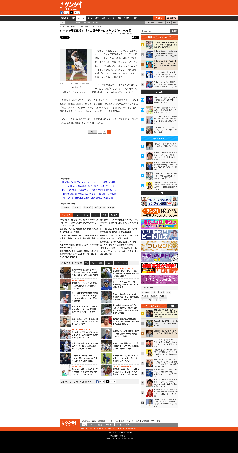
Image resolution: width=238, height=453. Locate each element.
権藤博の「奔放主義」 (78, 280)
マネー (95, 215)
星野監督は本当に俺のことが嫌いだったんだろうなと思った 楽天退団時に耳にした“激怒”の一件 (126, 371)
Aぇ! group (145, 292)
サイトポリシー (86, 428)
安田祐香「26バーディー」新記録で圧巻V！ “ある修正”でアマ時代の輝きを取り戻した (126, 273)
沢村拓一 (65, 207)
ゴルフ (93, 263)
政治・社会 (66, 215)
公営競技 (127, 18)
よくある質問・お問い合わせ (119, 436)
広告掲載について (111, 433)
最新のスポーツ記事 (71, 263)
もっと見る (159, 92)
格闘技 (101, 263)
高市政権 (161, 292)
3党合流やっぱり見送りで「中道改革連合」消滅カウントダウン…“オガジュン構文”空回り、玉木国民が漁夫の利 (119, 251)
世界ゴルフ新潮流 (77, 366)
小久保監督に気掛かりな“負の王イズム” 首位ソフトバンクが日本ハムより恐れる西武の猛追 (84, 358)
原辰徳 (95, 92)
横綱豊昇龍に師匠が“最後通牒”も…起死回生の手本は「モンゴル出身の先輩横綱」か (126, 321)
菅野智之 (88, 207)
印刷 (136, 38)
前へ (92, 132)
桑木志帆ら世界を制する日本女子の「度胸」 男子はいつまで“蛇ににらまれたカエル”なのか (85, 371)
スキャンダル (146, 300)
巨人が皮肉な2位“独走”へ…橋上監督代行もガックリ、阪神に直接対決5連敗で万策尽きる (126, 296)
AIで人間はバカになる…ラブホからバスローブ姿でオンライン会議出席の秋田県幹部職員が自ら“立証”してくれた (79, 222)
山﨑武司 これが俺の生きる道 (81, 329)
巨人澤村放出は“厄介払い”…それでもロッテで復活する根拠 (88, 182)
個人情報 (108, 428)
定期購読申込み (131, 428)
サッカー (109, 263)
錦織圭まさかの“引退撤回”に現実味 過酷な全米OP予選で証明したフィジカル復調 (126, 333)
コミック (111, 18)
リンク (121, 428)
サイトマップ (98, 428)
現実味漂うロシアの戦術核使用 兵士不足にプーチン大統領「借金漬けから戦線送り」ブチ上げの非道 (119, 222)
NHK (155, 300)
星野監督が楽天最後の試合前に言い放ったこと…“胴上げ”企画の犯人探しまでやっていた (85, 335)
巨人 (110, 111)
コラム (124, 263)
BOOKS (114, 215)
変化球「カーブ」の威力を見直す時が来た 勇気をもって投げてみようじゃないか (85, 285)
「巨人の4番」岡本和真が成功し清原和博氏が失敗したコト (88, 198)
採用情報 (130, 433)
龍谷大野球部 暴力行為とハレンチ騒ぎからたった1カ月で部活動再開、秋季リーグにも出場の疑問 (85, 272)
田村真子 (154, 296)
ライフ (89, 18)
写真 (152, 421)
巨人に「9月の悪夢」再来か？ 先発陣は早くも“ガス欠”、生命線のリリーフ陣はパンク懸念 (126, 346)
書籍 (135, 18)
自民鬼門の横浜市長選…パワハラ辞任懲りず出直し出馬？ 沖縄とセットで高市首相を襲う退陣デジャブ (79, 238)
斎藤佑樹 (77, 207)
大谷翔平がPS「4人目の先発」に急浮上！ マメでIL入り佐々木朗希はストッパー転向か (125, 358)
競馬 (119, 18)
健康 (103, 18)
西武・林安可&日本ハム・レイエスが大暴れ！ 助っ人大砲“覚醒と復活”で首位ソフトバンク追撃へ (84, 309)
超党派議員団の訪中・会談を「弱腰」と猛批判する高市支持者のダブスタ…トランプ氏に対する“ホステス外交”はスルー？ (79, 254)
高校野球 (163, 296)
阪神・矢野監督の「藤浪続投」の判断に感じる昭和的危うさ (89, 190)
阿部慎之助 (100, 207)
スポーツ (81, 18)
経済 (97, 18)
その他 (117, 263)
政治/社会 (64, 18)
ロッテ (128, 69)
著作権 (115, 428)
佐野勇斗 (163, 300)
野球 (86, 263)
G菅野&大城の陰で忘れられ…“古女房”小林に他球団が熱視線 (89, 194)
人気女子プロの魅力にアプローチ (123, 268)
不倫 (153, 292)
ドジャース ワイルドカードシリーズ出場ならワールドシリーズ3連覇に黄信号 (125, 284)
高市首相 (145, 296)
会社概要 (122, 433)
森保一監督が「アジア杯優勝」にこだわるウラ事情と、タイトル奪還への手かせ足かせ (85, 321)
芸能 (73, 18)
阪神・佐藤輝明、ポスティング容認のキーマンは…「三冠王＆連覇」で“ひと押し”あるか (85, 346)
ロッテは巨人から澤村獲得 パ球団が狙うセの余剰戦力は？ (88, 186)
